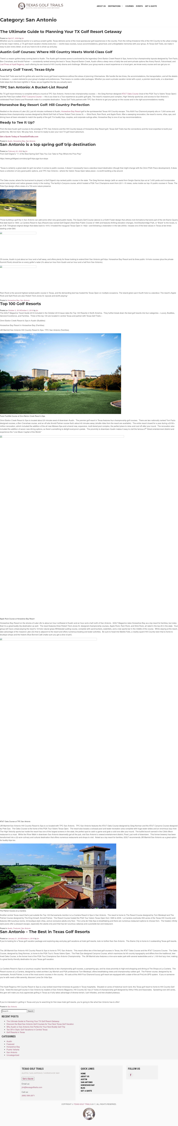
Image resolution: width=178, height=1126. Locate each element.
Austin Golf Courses (17, 52)
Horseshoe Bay (19, 141)
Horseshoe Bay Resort (71, 111)
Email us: (26, 1083)
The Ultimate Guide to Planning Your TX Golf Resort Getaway (61, 31)
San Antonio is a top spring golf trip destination (48, 144)
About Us (101, 6)
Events (139, 6)
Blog (83, 1088)
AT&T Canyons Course (32, 96)
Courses (129, 6)
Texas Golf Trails (82, 1104)
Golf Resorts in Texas (16, 1032)
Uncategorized (13, 1055)
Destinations (114, 6)
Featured (16, 928)
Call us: (25, 1092)
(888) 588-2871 (28, 1095)
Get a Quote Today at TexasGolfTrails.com (19, 136)
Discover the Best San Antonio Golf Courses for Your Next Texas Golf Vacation (40, 1024)
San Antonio (30, 141)
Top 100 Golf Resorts (20, 303)
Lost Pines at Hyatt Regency (12, 64)
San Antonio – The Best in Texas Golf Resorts (45, 931)
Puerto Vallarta (13, 1049)
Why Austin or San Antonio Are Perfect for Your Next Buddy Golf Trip (36, 1027)
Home (83, 1073)
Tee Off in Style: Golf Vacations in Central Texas (27, 1029)
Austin (10, 141)
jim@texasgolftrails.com (32, 1087)
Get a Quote (151, 6)
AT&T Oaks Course (130, 93)
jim (23, 38)
